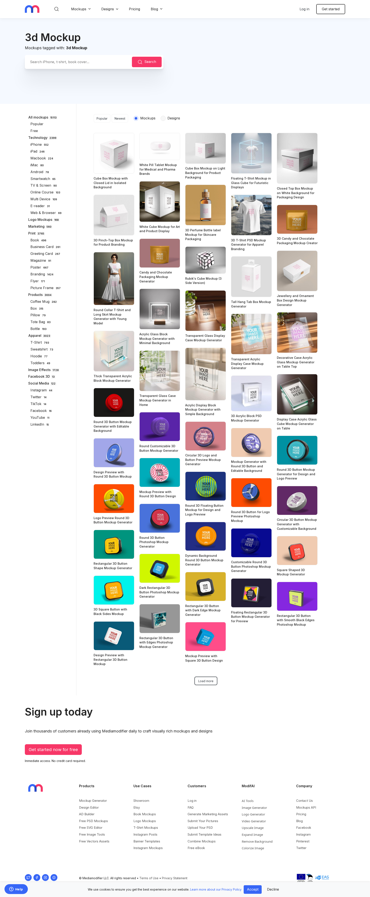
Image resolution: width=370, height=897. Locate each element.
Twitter (301, 848)
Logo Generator (253, 814)
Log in (304, 9)
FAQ (191, 807)
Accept (252, 889)
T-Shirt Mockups (145, 828)
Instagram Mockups (148, 848)
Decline (273, 889)
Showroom (141, 801)
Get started (331, 9)
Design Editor (89, 807)
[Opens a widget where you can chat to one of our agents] (16, 889)
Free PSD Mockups (93, 821)
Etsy (136, 807)
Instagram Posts (145, 834)
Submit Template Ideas (204, 834)
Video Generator (254, 821)
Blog (154, 9)
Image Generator (254, 807)
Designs (107, 9)
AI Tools (248, 801)
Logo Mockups (144, 821)
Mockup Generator (93, 801)
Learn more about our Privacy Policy (216, 889)
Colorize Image (253, 848)
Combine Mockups (202, 841)
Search (150, 61)
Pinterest (302, 841)
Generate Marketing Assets (208, 814)
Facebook (303, 828)
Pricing (134, 9)
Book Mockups (144, 814)
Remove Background (257, 841)
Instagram (303, 834)
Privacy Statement (174, 878)
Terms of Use (148, 878)
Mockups (78, 9)
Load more (205, 681)
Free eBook (196, 848)
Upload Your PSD (200, 828)
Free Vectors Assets (94, 841)
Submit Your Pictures (203, 821)
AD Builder (86, 814)
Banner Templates (146, 841)
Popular (102, 118)
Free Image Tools (92, 834)
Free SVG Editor (90, 828)
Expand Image (252, 834)
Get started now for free (53, 749)
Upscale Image (253, 828)
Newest (120, 118)
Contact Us (304, 801)
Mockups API (306, 807)
